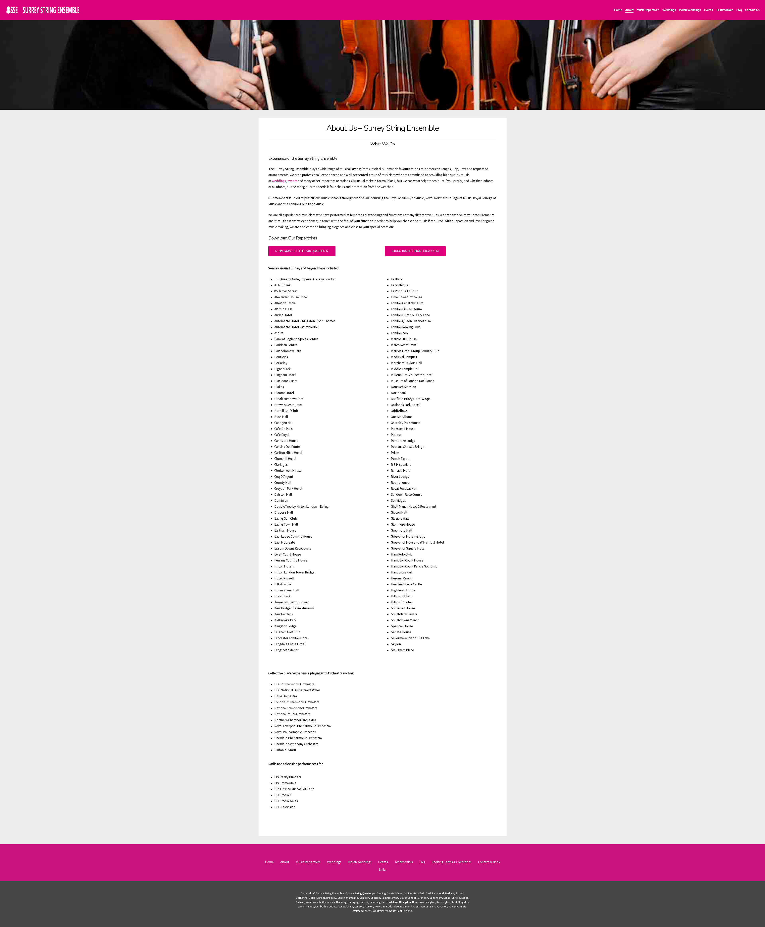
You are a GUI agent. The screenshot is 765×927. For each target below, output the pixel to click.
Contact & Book (489, 862)
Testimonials (403, 862)
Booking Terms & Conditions (452, 862)
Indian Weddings (360, 862)
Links (382, 869)
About (284, 862)
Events (383, 862)
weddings (279, 181)
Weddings (334, 862)
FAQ (422, 862)
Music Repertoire (308, 862)
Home (269, 862)
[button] (301, 251)
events (292, 181)
